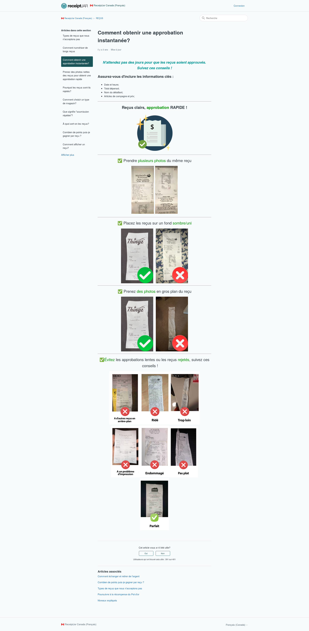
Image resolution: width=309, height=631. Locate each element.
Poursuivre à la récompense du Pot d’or (118, 594)
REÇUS (99, 18)
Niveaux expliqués (107, 600)
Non (163, 553)
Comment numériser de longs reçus (75, 49)
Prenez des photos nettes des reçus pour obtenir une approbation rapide (77, 75)
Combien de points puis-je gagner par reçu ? (76, 134)
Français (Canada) (236, 624)
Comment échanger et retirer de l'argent (118, 576)
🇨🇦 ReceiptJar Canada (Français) (76, 18)
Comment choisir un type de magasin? (76, 101)
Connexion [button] (239, 5)
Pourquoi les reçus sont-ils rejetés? (77, 89)
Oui (146, 553)
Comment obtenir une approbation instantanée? (76, 61)
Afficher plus (67, 154)
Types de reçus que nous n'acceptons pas (76, 37)
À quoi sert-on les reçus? (76, 123)
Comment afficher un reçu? (74, 146)
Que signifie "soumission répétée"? (76, 113)
